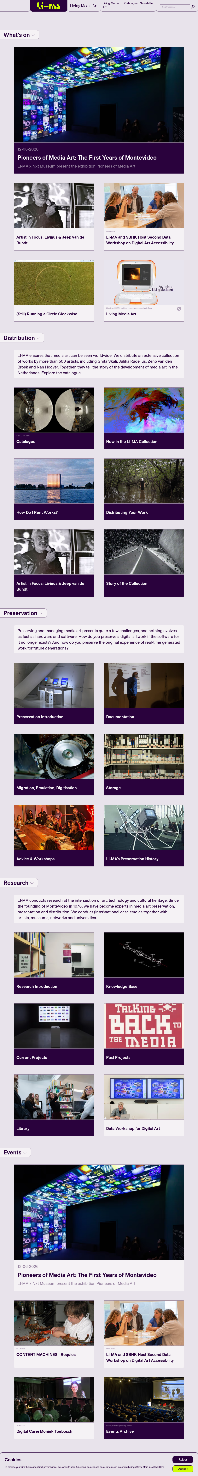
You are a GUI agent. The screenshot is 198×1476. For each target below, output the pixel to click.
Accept (183, 1469)
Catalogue (130, 3)
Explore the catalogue (61, 372)
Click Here (158, 1467)
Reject (183, 1459)
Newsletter (147, 3)
